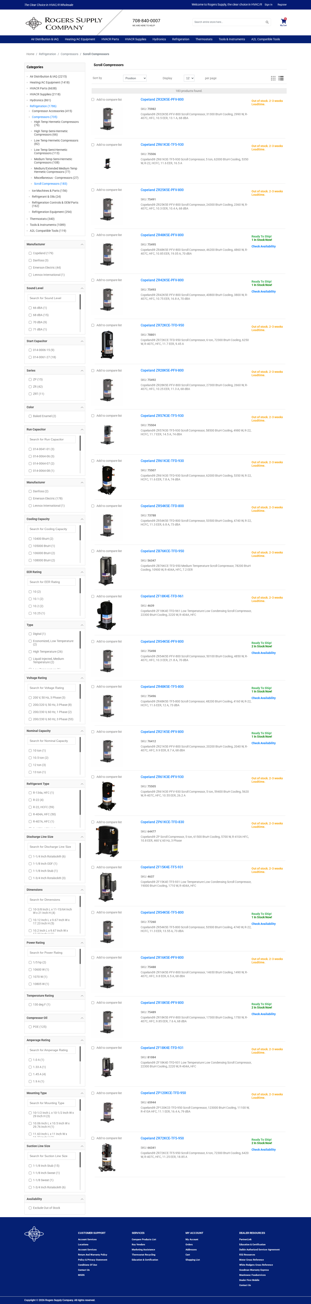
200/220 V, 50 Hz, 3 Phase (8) (52, 704)
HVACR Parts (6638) (43, 88)
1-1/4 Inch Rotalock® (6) (49, 856)
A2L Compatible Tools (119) (48, 230)
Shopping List (193, 1259)
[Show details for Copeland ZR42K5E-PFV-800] (107, 298)
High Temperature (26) (48, 651)
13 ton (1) (39, 772)
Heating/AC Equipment (80, 39)
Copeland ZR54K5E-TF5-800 (162, 912)
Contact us (84, 1270)
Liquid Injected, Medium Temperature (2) (48, 660)
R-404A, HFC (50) (44, 814)
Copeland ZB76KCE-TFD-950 (162, 551)
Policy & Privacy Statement (92, 1259)
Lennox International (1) (49, 274)
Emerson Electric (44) (47, 267)
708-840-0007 (146, 20)
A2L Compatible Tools (265, 39)
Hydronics (159, 39)
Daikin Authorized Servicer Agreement (259, 1249)
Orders (189, 1244)
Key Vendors (138, 1244)
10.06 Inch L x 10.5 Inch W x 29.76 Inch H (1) (51, 1125)
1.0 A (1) (38, 1059)
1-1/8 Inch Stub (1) (45, 871)
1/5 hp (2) (39, 962)
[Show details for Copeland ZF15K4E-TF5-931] (107, 885)
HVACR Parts (110, 39)
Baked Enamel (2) (44, 416)
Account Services (87, 1239)
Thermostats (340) (42, 219)
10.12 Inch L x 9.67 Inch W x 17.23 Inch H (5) (51, 921)
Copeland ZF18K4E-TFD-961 (162, 596)
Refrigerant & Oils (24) (46, 196)
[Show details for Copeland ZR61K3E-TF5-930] (107, 163)
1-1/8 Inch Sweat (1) (46, 1173)
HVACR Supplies (135, 39)
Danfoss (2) (40, 491)
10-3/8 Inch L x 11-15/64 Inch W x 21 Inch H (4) (52, 911)
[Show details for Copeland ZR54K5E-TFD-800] (107, 524)
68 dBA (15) (41, 315)
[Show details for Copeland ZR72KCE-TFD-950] (107, 343)
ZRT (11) (38, 393)
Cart (188, 1254)
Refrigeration (180, 39)
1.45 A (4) (39, 1074)
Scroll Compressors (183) (50, 183)
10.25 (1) (39, 613)
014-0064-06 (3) (43, 456)
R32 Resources (247, 1254)
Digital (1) (39, 633)
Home (30, 54)
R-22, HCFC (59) (43, 807)
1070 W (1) (40, 976)
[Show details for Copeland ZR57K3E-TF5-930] (107, 434)
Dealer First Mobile (249, 1280)
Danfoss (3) (40, 260)
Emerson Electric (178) (48, 498)
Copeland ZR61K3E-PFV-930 (162, 777)
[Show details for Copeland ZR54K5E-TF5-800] (107, 930)
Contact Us (245, 1285)
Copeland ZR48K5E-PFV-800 (162, 235)
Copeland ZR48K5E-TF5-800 (162, 687)
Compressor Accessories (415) (52, 111)
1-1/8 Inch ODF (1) (45, 863)
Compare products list (144, 1239)
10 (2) (37, 591)
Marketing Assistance (143, 1249)
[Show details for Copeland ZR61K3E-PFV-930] (107, 795)
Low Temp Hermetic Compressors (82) (56, 142)
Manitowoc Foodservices (252, 1275)
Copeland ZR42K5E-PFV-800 (162, 280)
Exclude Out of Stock (46, 1208)
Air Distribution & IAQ (45, 39)
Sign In (268, 4)
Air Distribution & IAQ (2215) (48, 76)
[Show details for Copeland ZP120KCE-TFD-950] (107, 1111)
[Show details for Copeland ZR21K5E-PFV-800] (107, 750)
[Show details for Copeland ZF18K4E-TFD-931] (107, 1066)
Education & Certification (145, 1259)
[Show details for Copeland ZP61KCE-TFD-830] (107, 840)
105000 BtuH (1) (44, 546)
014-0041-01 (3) (43, 449)
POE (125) (40, 1026)
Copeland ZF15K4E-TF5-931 (162, 867)
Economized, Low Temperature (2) (53, 642)
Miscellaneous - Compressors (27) (56, 177)
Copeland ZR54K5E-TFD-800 (162, 506)
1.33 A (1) (39, 1067)
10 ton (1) (39, 750)
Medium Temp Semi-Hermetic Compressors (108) (53, 160)
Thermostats (203, 39)
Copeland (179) (43, 253)
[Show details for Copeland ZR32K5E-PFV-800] (107, 117)
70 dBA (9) (40, 322)
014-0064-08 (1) (43, 470)
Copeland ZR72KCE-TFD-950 (162, 325)
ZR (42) (38, 386)
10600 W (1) (41, 969)
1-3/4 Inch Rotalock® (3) (49, 878)
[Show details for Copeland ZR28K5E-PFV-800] (107, 388)
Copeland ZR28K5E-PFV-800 (162, 370)
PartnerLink (245, 1239)
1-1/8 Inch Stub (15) (46, 1165)
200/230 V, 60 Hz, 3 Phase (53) (53, 719)
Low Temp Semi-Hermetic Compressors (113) (50, 151)
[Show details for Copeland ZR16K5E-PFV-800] (107, 976)
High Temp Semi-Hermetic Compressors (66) (51, 132)
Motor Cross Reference (251, 1259)
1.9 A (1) (38, 1081)
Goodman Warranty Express (254, 1270)
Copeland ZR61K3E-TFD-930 (162, 461)
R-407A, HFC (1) (43, 821)
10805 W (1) (41, 984)
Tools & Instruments (232, 39)
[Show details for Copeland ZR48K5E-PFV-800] (107, 253)
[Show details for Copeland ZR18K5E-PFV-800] (107, 1021)
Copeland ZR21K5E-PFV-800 (162, 732)
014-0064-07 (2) (43, 463)
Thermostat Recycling (143, 1254)
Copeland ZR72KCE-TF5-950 (162, 1138)
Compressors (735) (44, 117)
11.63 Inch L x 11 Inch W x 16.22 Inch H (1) (50, 1135)
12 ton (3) (39, 765)
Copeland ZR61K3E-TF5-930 (162, 145)
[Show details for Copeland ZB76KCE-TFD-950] (107, 569)
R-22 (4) (38, 800)
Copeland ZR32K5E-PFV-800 (162, 99)
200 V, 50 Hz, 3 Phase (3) (49, 697)
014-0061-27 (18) (44, 357)
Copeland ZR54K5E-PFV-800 (162, 642)
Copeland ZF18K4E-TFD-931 (162, 1048)
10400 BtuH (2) (43, 538)
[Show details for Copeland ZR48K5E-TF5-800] (107, 705)
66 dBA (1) (40, 307)
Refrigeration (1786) (43, 106)
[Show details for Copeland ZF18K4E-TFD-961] (107, 614)
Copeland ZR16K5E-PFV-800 (162, 958)
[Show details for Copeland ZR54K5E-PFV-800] (107, 659)
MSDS (81, 1275)
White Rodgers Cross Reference (256, 1265)
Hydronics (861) (40, 100)
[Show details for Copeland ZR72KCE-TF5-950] (107, 1156)
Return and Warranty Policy (92, 1254)
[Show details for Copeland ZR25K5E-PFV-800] (107, 208)
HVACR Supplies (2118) (45, 94)
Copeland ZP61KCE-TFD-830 (162, 822)
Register (282, 4)
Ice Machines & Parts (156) (49, 190)
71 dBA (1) (40, 329)
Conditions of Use (87, 1265)
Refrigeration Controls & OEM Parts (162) (55, 204)
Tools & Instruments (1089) (48, 224)
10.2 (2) (38, 606)
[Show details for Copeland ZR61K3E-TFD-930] (107, 479)
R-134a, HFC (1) (43, 792)
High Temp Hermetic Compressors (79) (56, 123)
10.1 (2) (38, 599)
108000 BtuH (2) (44, 560)
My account (192, 1239)
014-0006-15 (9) (43, 350)
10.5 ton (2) (40, 757)
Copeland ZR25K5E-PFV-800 (162, 190)
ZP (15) (38, 379)
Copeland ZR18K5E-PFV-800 (162, 1003)
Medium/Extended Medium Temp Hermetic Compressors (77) (55, 170)
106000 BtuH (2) (44, 553)
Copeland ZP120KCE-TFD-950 (163, 1093)
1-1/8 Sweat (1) (43, 1180)
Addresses (191, 1249)
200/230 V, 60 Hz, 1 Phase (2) (52, 712)
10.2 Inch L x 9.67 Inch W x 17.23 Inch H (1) (50, 932)
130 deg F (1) (41, 1004)
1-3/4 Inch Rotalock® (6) (49, 1187)
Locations (83, 1244)
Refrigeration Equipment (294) (52, 212)
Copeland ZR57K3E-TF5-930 (162, 416)
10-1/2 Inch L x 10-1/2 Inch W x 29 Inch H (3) (53, 1114)
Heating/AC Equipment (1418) (50, 82)
